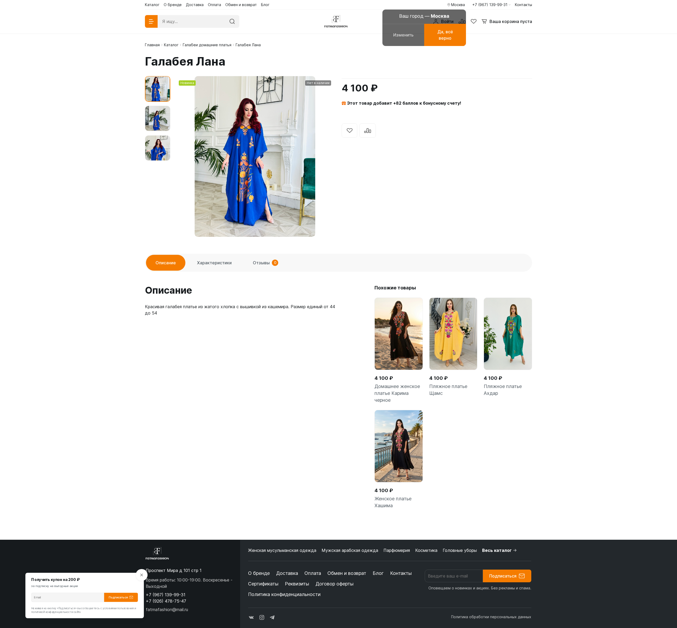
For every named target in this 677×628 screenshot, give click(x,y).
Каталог (171, 45)
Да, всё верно (445, 35)
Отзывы (264, 262)
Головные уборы (460, 550)
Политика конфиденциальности (284, 594)
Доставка (287, 573)
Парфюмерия (396, 550)
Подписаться (502, 576)
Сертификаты (263, 584)
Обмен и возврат (346, 573)
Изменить (403, 35)
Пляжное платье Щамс (448, 390)
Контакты (401, 573)
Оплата (312, 573)
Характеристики (214, 262)
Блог (378, 573)
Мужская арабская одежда (350, 550)
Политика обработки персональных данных (491, 617)
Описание (165, 262)
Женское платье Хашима (392, 502)
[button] (491, 5)
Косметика (426, 550)
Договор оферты (334, 584)
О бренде (259, 573)
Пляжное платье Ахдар (503, 390)
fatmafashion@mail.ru (167, 609)
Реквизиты (297, 584)
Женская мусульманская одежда (282, 550)
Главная (152, 45)
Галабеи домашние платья (207, 45)
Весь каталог (497, 550)
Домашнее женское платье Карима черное (397, 393)
